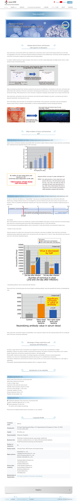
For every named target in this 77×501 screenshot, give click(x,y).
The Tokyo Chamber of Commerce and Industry (29, 476)
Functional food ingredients (34, 7)
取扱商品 (22, 7)
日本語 (57, 2)
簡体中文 (64, 2)
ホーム (6, 7)
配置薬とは (14, 7)
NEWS (63, 7)
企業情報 (46, 7)
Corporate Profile (38, 417)
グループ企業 (55, 7)
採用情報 (70, 7)
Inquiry (70, 2)
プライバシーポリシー (22, 499)
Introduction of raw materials (38, 370)
